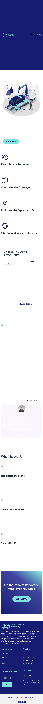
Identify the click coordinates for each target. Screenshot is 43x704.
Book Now (11, 141)
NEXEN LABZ (21, 702)
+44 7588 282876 (24, 304)
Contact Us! (21, 599)
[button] (32, 35)
